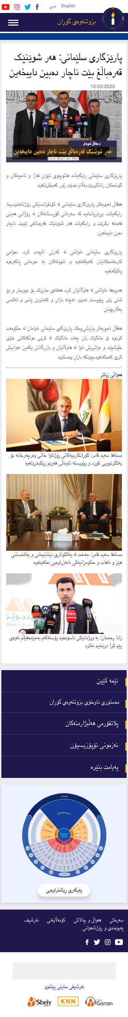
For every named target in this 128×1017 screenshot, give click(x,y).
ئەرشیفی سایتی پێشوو (64, 987)
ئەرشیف (31, 920)
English (68, 6)
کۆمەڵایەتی (56, 920)
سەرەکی (116, 920)
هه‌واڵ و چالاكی (87, 920)
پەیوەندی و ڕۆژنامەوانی (103, 928)
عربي (52, 6)
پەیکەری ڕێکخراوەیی (64, 890)
